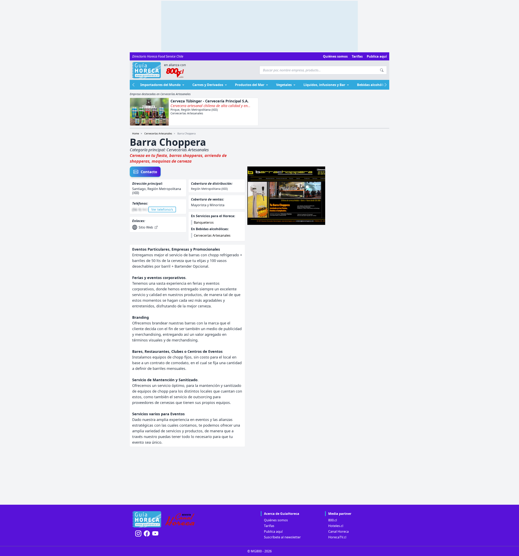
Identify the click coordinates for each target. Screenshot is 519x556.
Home (135, 133)
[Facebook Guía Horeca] (147, 533)
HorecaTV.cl (337, 537)
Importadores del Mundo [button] (160, 85)
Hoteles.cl (335, 526)
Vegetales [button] (284, 85)
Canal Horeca (338, 531)
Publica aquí (377, 56)
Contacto (149, 171)
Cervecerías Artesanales (158, 133)
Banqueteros (204, 222)
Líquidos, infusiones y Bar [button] (324, 85)
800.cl (332, 520)
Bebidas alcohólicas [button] (373, 85)
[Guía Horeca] (146, 70)
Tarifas (357, 56)
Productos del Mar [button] (249, 85)
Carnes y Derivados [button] (207, 85)
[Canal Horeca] (180, 519)
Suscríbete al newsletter (282, 537)
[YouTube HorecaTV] (155, 533)
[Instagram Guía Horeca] (138, 533)
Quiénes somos (335, 56)
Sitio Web (146, 227)
